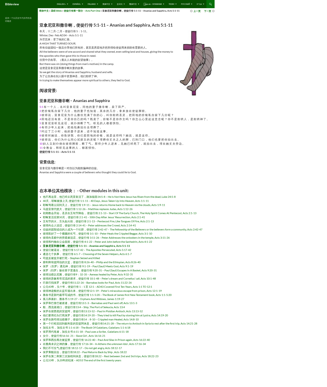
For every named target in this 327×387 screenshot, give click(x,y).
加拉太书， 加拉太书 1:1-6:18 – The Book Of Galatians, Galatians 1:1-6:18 (86, 327)
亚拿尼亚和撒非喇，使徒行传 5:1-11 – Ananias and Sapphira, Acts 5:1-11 (86, 245)
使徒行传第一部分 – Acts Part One (82, 10)
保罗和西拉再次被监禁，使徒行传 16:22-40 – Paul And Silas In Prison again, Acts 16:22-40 (96, 339)
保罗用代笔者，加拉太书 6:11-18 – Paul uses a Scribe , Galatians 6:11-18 (86, 331)
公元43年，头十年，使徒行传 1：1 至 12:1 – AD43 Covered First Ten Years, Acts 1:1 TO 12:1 (97, 286)
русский (185, 4)
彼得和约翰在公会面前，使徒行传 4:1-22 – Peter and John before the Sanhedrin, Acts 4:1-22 (97, 241)
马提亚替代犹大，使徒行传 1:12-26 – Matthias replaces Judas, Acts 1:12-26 (88, 209)
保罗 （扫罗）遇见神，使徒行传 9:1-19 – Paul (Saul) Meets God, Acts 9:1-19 (88, 266)
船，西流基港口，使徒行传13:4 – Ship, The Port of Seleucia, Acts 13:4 (84, 307)
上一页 (197, 11)
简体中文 (106, 4)
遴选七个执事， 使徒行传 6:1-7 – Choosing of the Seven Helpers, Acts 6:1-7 (87, 254)
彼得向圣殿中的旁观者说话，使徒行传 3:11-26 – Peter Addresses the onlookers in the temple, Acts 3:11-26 (106, 237)
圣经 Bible (56, 10)
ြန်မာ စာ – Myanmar (153, 4)
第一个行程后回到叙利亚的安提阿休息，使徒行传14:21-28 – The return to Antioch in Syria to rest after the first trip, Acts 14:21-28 (120, 323)
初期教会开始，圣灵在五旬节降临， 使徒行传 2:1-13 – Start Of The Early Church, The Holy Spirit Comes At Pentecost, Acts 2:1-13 (119, 213)
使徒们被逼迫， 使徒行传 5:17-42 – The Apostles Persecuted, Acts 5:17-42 (87, 249)
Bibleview (12, 4)
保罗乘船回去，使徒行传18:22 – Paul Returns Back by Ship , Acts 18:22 (85, 352)
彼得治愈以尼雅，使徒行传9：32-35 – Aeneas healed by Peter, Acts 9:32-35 (88, 274)
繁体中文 (133, 4)
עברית (199, 4)
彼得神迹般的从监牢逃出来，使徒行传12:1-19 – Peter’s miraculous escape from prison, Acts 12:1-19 (102, 290)
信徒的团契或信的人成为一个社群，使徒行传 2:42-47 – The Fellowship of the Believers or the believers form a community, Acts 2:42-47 (122, 229)
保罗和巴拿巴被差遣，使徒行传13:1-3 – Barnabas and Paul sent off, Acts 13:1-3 (90, 303)
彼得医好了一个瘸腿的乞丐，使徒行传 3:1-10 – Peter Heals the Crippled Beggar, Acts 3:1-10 (97, 233)
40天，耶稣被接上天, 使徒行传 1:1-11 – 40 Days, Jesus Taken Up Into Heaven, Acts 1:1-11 (96, 200)
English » (61, 4)
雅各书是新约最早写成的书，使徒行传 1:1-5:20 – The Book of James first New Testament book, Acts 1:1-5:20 (107, 294)
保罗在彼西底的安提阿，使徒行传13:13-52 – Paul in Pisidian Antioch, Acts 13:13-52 (93, 311)
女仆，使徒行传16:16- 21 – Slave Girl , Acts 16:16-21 (74, 335)
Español (77, 4)
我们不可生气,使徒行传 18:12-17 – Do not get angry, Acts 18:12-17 (82, 348)
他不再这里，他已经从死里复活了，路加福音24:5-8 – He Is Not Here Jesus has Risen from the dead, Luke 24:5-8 (109, 196)
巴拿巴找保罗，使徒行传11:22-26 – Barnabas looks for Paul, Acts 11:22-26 (87, 282)
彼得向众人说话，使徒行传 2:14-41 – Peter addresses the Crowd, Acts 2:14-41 (89, 225)
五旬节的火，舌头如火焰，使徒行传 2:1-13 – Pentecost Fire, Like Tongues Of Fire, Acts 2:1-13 (98, 221)
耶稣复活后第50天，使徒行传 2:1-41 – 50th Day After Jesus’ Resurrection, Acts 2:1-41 (94, 217)
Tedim (171, 4)
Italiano (92, 4)
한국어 (119, 4)
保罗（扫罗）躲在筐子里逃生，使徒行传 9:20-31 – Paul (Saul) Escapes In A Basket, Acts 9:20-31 (100, 270)
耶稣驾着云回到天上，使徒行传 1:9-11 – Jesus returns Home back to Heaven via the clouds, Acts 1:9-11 (104, 204)
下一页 (207, 11)
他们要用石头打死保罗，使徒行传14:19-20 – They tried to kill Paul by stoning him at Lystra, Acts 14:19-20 (105, 315)
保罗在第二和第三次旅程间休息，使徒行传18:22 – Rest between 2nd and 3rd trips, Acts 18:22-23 (100, 356)
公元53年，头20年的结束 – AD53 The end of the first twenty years (82, 360)
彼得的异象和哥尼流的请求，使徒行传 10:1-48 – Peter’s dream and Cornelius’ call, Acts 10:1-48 (99, 278)
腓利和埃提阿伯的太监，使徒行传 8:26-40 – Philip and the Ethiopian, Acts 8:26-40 (92, 262)
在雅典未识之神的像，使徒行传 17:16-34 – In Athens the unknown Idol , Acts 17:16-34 (94, 343)
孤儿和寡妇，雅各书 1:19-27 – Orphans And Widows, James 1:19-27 (83, 298)
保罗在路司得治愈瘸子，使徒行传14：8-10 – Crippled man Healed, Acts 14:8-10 (91, 319)
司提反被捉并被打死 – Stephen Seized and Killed (71, 258)
